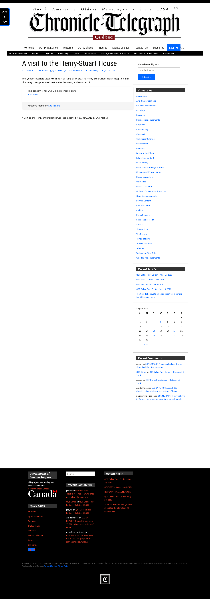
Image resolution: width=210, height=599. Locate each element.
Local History (142, 162)
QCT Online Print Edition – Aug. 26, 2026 (154, 274)
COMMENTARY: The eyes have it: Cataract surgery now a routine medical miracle (79, 538)
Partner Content (143, 200)
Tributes (102, 47)
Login (172, 47)
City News (49, 53)
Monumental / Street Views (146, 53)
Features (68, 47)
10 (147, 326)
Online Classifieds (144, 186)
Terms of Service (50, 566)
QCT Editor (141, 372)
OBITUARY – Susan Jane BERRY (150, 279)
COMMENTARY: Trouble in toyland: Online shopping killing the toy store (80, 493)
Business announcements (148, 119)
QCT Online (57, 70)
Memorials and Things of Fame (150, 167)
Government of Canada (38, 488)
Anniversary (141, 96)
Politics (139, 210)
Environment (168, 53)
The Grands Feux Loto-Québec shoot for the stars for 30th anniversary (118, 507)
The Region (141, 234)
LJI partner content (145, 158)
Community (63, 53)
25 (154, 335)
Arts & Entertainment (18, 53)
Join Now (33, 94)
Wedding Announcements (148, 257)
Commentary (142, 129)
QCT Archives (85, 47)
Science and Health (145, 219)
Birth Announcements (146, 105)
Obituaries (141, 181)
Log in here (54, 105)
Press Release (143, 215)
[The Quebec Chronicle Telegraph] (105, 23)
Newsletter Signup (148, 64)
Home (30, 47)
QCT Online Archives (73, 70)
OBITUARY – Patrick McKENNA (149, 284)
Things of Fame (143, 238)
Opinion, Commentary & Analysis (115, 53)
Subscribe (158, 47)
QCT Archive (109, 70)
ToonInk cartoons (144, 243)
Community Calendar (145, 138)
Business (140, 115)
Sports (76, 53)
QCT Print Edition (48, 47)
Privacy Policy (63, 566)
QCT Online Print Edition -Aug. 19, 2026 (153, 289)
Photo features (143, 205)
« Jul (146, 344)
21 (174, 330)
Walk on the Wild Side (146, 253)
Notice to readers (144, 177)
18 (154, 330)
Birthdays (140, 110)
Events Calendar (121, 47)
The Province (90, 53)
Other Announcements (146, 196)
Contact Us (141, 47)
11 (154, 326)
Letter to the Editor (145, 153)
